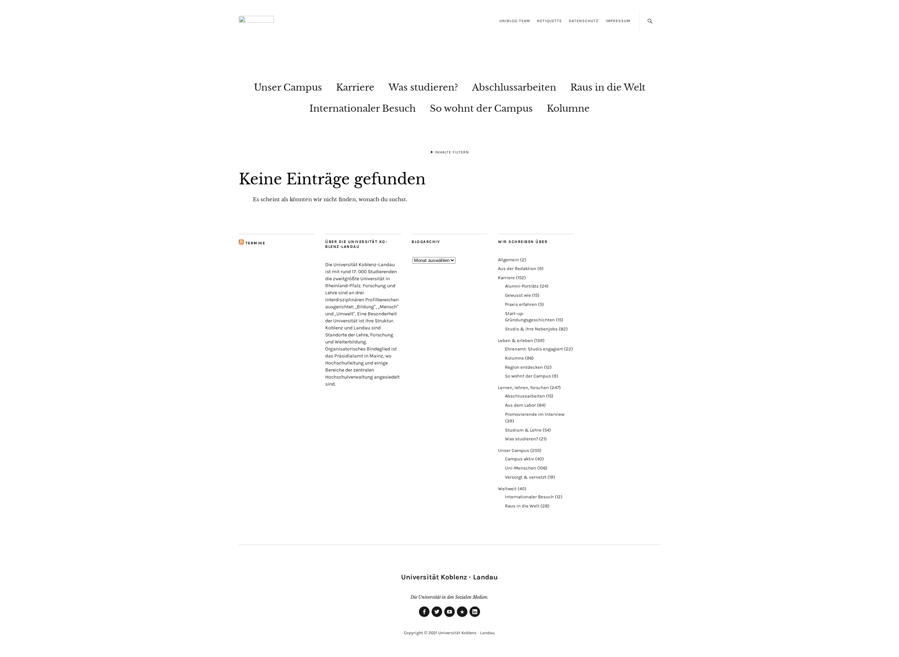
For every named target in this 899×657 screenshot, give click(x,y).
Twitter (437, 616)
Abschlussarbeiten (514, 87)
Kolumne (568, 108)
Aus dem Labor (520, 405)
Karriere (355, 87)
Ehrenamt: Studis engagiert (534, 349)
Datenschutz (584, 21)
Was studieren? (423, 87)
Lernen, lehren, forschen (523, 387)
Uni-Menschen (520, 468)
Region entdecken (524, 367)
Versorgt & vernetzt (525, 477)
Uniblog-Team (514, 21)
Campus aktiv (519, 458)
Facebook (424, 616)
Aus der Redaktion (517, 268)
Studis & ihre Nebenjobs (531, 328)
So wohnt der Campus (481, 108)
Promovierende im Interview (534, 414)
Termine (255, 243)
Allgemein (508, 259)
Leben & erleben (515, 340)
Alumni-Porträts (522, 286)
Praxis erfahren (521, 304)
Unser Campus (288, 87)
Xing (462, 616)
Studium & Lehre (523, 430)
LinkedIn (475, 616)
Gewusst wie (518, 295)
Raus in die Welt (607, 87)
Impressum (618, 21)
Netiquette (549, 21)
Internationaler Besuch (362, 108)
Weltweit (507, 488)
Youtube (449, 616)
